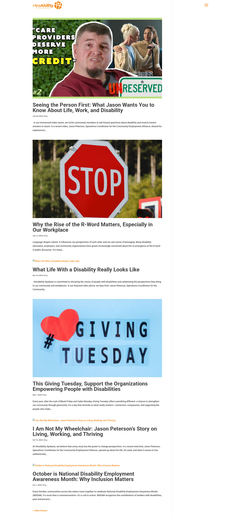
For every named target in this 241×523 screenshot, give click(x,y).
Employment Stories (111, 519)
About (44, 519)
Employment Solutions (60, 519)
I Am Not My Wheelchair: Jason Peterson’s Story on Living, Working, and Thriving (95, 431)
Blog (46, 116)
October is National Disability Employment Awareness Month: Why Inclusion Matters (83, 476)
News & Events (130, 519)
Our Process (78, 519)
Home (35, 519)
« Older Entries (40, 510)
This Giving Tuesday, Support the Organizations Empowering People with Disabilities (90, 386)
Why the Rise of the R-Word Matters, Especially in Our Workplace (93, 227)
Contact (144, 519)
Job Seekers (93, 519)
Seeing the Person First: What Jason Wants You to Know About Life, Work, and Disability (93, 107)
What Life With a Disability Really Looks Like (86, 269)
